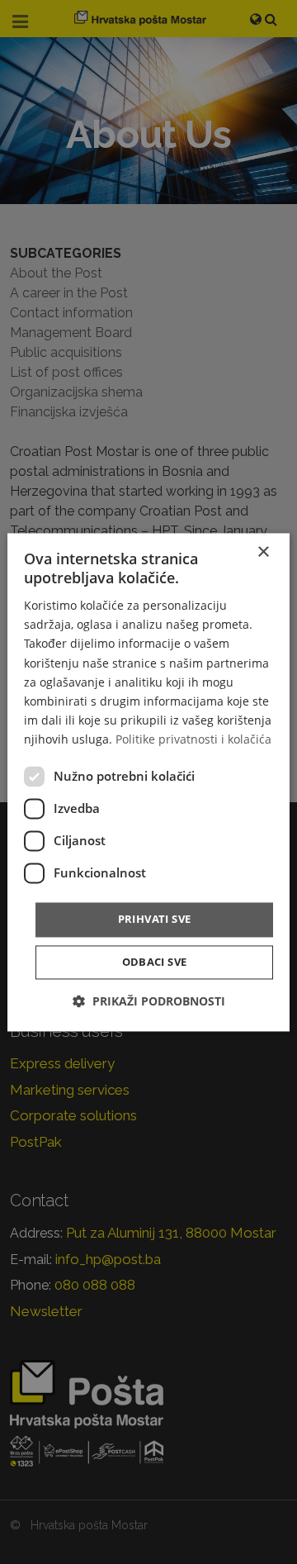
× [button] (263, 552)
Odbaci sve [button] (154, 961)
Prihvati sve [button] (154, 918)
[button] (149, 1000)
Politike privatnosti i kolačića (193, 739)
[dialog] (148, 782)
